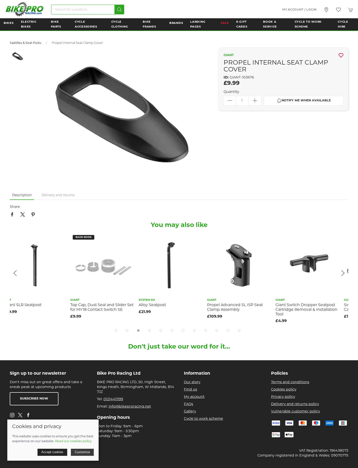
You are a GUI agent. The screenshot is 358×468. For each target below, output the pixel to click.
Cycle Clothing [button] (119, 24)
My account (194, 397)
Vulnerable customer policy (295, 411)
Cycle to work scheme (203, 419)
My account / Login (299, 9)
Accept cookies (52, 452)
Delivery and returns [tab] (58, 195)
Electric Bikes (29, 24)
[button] (338, 9)
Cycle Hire (343, 24)
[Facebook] (28, 415)
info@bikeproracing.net (130, 407)
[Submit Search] (119, 9)
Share (15, 207)
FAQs (188, 404)
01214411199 (113, 399)
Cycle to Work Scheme (308, 24)
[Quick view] (68, 250)
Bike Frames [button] (149, 24)
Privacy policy (283, 397)
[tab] (116, 330)
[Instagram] (12, 415)
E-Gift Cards (241, 24)
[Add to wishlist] (68, 239)
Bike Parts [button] (56, 24)
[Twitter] (20, 415)
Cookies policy (283, 389)
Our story (192, 382)
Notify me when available (306, 100)
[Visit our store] (326, 9)
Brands (176, 23)
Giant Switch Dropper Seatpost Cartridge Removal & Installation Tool (246, 309)
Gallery (190, 411)
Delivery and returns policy (295, 404)
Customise (82, 452)
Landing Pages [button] (197, 24)
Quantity (231, 92)
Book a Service (270, 24)
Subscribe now (34, 398)
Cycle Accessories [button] (86, 24)
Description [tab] (22, 195)
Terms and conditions (290, 382)
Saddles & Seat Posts (25, 43)
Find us (190, 389)
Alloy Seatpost (91, 305)
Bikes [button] (9, 23)
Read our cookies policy (73, 441)
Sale (225, 23)
